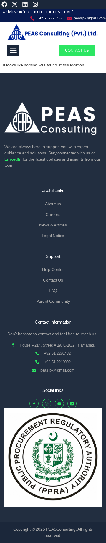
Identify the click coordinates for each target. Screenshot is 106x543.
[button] (13, 50)
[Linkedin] (72, 403)
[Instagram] (35, 4)
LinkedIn (12, 159)
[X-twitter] (15, 4)
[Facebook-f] (34, 403)
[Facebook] (4, 4)
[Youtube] (59, 403)
